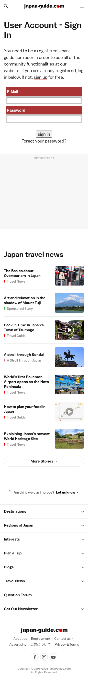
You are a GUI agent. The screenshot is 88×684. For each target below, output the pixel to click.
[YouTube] (53, 657)
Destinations (15, 511)
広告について (40, 644)
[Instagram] (44, 657)
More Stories (42, 461)
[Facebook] (35, 657)
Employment (40, 638)
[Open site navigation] (82, 6)
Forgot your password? (44, 141)
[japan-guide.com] (44, 6)
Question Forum (18, 595)
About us (20, 638)
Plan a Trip (13, 553)
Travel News (14, 581)
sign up (40, 77)
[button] (82, 511)
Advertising (17, 644)
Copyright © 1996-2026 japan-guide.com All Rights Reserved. (44, 670)
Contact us (62, 638)
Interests (12, 539)
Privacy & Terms (67, 644)
